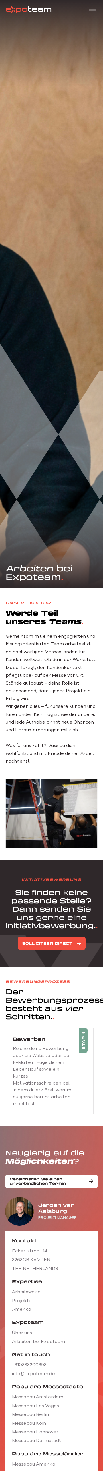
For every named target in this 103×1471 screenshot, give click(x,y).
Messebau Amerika (33, 1464)
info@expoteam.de (33, 1374)
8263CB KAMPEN (31, 1260)
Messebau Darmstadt (36, 1440)
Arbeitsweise (26, 1292)
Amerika (21, 1309)
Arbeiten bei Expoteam (38, 1341)
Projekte (22, 1301)
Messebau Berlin (30, 1414)
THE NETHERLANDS (35, 1268)
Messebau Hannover (35, 1432)
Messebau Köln (29, 1423)
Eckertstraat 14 (29, 1251)
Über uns (22, 1333)
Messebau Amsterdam (37, 1397)
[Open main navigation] (92, 10)
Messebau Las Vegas (35, 1406)
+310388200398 (29, 1365)
